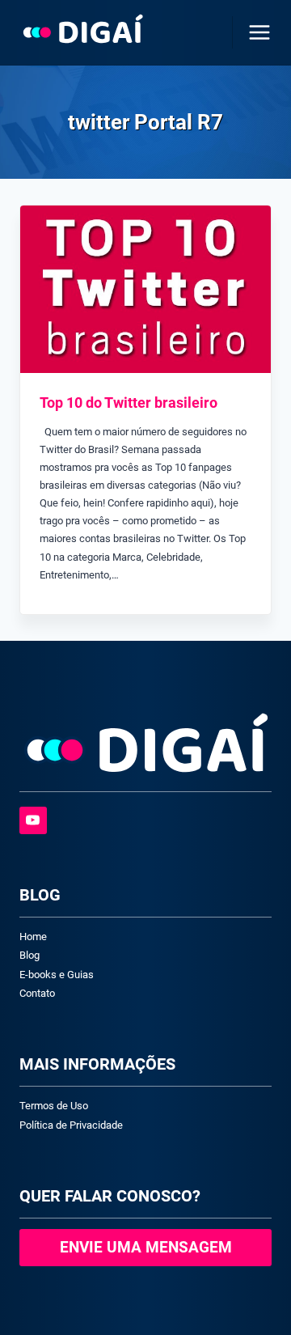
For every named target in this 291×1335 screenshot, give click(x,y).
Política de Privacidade (71, 1125)
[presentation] (145, 289)
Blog (29, 955)
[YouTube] (33, 820)
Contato (37, 993)
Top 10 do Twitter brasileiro (128, 402)
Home (33, 936)
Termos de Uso (53, 1106)
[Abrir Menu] (256, 32)
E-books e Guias (56, 974)
